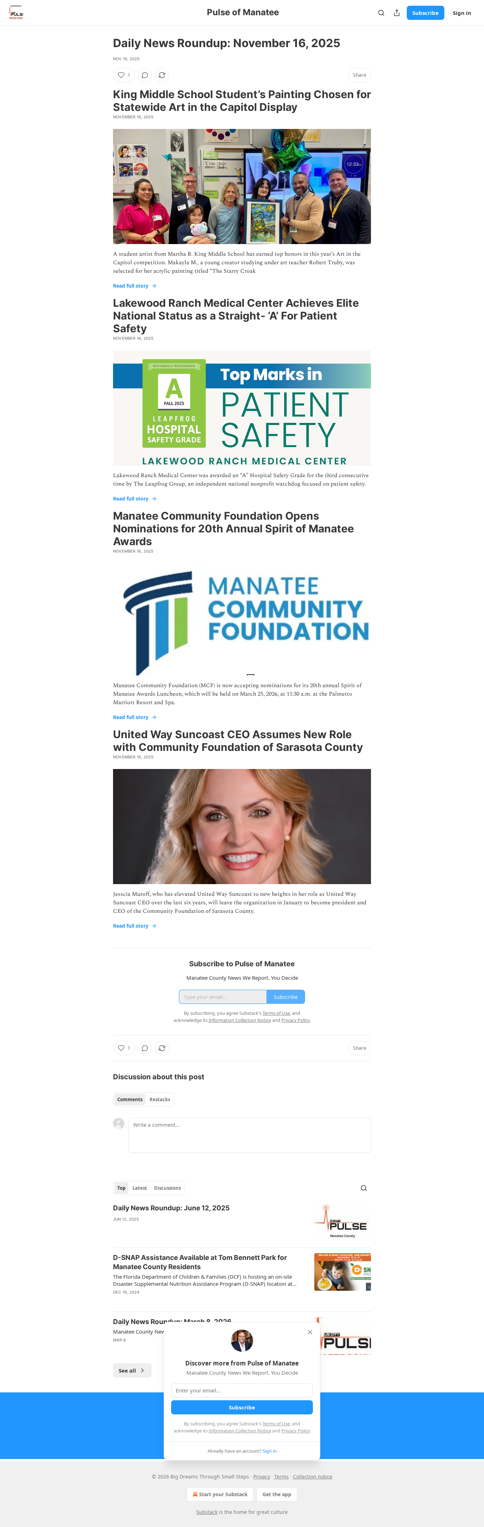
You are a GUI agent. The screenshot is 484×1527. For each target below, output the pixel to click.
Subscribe (425, 12)
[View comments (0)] (145, 75)
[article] (242, 1222)
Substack (207, 1512)
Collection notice (312, 1476)
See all (127, 1370)
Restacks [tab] (160, 1099)
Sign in (462, 12)
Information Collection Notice (240, 1430)
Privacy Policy (295, 1430)
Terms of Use (276, 1423)
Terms (281, 1476)
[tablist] (143, 1099)
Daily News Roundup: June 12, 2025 (171, 1208)
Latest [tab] (140, 1188)
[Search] (381, 13)
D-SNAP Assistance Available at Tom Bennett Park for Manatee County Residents (200, 1262)
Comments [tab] (129, 1099)
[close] (310, 1332)
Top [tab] (121, 1188)
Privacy (261, 1476)
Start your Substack (223, 1494)
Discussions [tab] (167, 1188)
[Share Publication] (397, 13)
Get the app (277, 1494)
